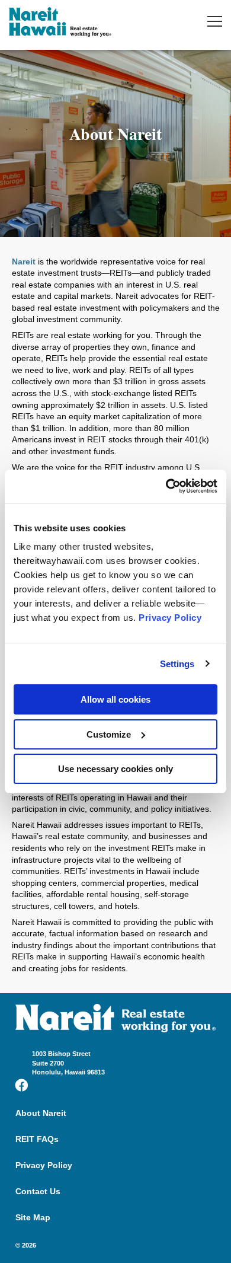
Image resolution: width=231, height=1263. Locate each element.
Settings (177, 664)
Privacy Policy (170, 618)
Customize (108, 734)
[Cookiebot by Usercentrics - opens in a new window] (166, 486)
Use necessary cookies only (115, 769)
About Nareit (40, 1113)
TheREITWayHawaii (60, 23)
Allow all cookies (115, 699)
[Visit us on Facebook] (21, 1085)
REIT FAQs (37, 1139)
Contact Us (37, 1191)
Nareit (24, 261)
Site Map (32, 1217)
